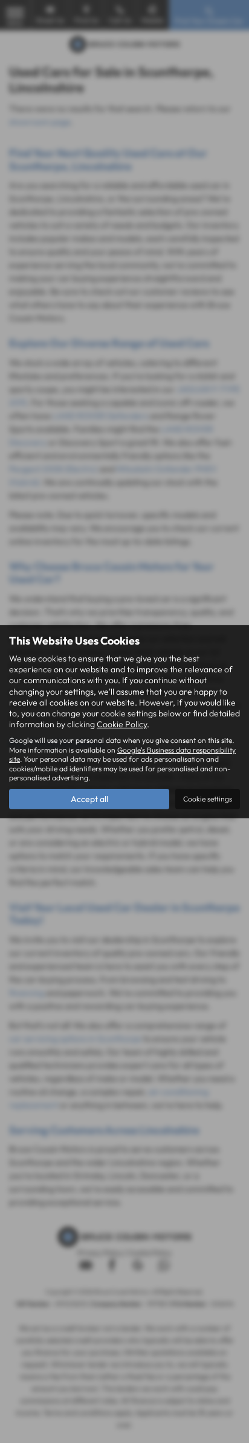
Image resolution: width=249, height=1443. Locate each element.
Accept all (89, 799)
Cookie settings (207, 798)
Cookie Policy (122, 724)
